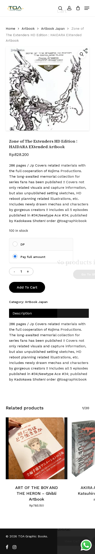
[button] (86, 8)
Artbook (28, 29)
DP (23, 244)
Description (22, 313)
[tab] (49, 313)
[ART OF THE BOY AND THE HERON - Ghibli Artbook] (36, 448)
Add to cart (27, 287)
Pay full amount (33, 257)
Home (10, 29)
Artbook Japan (53, 29)
